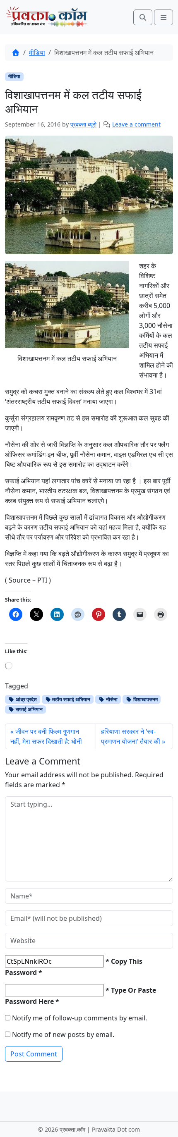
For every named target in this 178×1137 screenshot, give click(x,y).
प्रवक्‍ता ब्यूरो (83, 124)
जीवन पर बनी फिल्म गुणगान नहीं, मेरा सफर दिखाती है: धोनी (46, 736)
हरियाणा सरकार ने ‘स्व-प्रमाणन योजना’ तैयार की (130, 736)
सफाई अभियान (28, 709)
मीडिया (37, 52)
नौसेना (111, 699)
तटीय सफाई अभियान (70, 699)
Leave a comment (136, 124)
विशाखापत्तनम (145, 699)
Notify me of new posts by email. (63, 1034)
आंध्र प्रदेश (25, 699)
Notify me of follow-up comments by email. (79, 1017)
